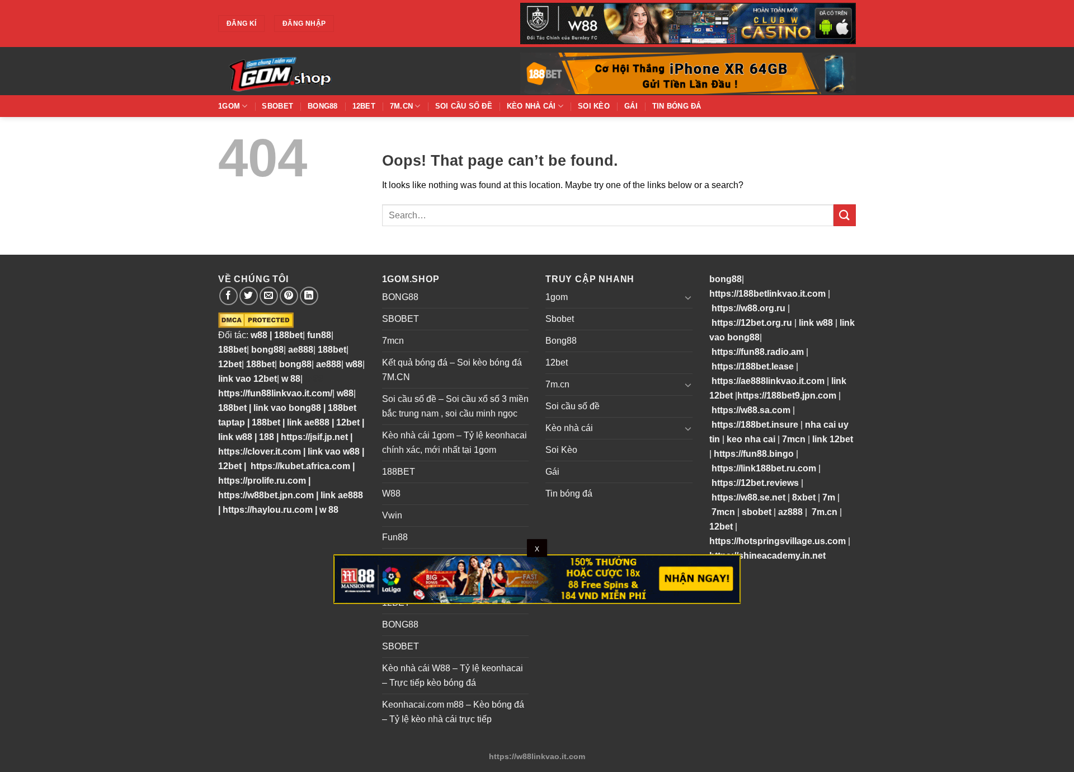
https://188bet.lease (753, 366)
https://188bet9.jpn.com (786, 395)
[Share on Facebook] (228, 296)
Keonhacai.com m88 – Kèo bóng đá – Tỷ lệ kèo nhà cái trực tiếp (453, 712)
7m (828, 497)
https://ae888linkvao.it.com (768, 381)
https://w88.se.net (748, 497)
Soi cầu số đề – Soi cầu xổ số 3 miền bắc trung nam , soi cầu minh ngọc (455, 406)
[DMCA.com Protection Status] (256, 320)
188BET (398, 471)
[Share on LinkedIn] (309, 296)
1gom (229, 106)
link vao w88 (334, 451)
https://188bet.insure (755, 424)
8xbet (804, 497)
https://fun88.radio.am (758, 352)
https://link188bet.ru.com (764, 468)
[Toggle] (688, 297)
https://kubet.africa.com (300, 466)
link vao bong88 (287, 408)
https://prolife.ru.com (262, 480)
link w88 (235, 437)
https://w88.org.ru (748, 308)
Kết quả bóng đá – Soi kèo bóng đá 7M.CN (452, 370)
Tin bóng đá (676, 106)
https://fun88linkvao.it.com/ (275, 393)
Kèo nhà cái (531, 106)
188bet (288, 335)
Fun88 (395, 537)
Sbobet (277, 106)
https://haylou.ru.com (268, 509)
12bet (363, 106)
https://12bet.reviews (755, 483)
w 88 (290, 378)
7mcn (393, 340)
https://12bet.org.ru (752, 322)
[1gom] (319, 71)
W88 (391, 493)
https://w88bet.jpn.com (266, 495)
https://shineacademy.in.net (767, 555)
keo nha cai (751, 439)
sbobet (756, 512)
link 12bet (832, 439)
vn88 (313, 378)
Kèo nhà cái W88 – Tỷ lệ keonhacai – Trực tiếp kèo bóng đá (452, 675)
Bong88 (323, 106)
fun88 (319, 335)
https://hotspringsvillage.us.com (777, 541)
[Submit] (844, 215)
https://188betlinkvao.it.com (767, 293)
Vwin (392, 515)
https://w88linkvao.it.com (537, 756)
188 (266, 437)
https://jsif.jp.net (314, 437)
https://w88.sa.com (751, 410)
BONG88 (400, 297)
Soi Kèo (594, 106)
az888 (790, 512)
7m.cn (401, 106)
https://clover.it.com (259, 451)
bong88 (267, 349)
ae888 (300, 349)
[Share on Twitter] (248, 296)
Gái (631, 106)
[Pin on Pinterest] (289, 296)
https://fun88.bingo (754, 453)
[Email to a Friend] (269, 296)
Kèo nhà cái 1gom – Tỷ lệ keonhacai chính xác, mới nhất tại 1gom (454, 443)
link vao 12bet (247, 378)
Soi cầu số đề (463, 106)
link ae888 (308, 422)
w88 (257, 335)
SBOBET (400, 319)
